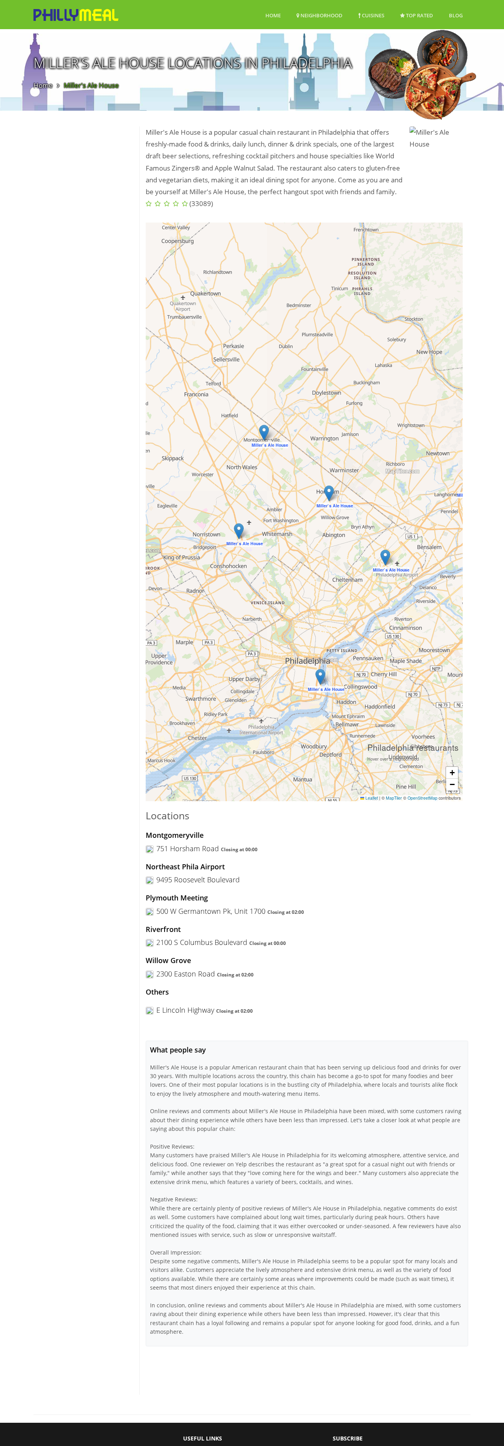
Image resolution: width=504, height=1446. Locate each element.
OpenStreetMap (422, 798)
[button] (385, 557)
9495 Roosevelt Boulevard (198, 879)
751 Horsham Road (187, 848)
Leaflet (371, 798)
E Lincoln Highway (185, 1010)
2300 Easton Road (185, 973)
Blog (456, 15)
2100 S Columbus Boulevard (201, 942)
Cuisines (372, 15)
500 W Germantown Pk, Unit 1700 (210, 911)
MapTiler (394, 798)
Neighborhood (321, 15)
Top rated (419, 15)
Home (273, 15)
